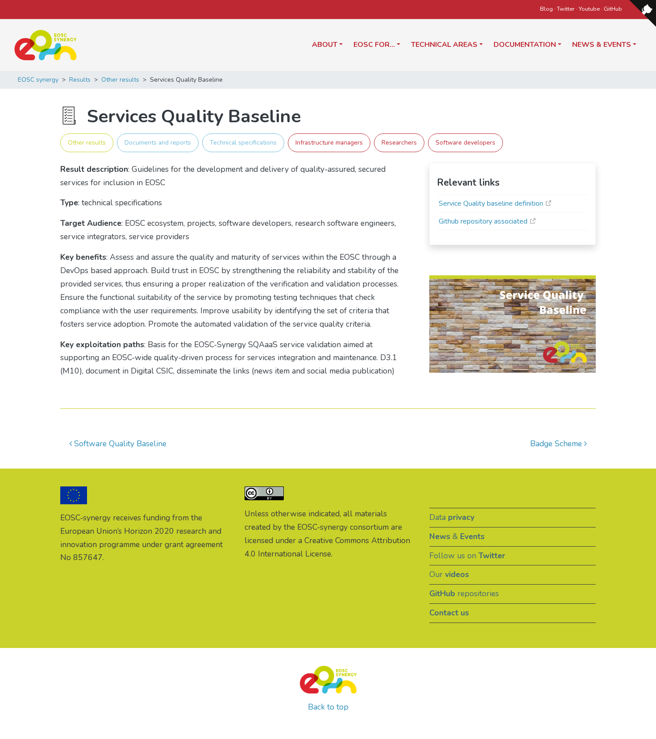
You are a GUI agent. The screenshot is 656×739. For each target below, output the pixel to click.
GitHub (613, 9)
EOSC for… (374, 45)
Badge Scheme (557, 443)
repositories (464, 593)
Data (451, 517)
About (324, 45)
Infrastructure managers (329, 142)
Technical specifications (243, 142)
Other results (87, 142)
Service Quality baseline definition (491, 203)
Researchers (399, 142)
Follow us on (467, 555)
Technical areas (444, 45)
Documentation (525, 45)
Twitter (566, 9)
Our (449, 574)
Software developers (465, 142)
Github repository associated (483, 221)
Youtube (589, 9)
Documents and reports (158, 142)
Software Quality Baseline (119, 443)
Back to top (328, 707)
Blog (546, 9)
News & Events (601, 45)
